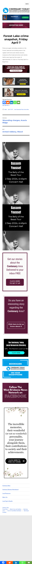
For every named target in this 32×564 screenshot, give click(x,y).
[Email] (18, 102)
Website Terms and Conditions (15, 509)
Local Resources (6, 493)
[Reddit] (7, 102)
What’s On (4, 497)
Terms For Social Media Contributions (14, 510)
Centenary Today (5, 507)
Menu (27, 3)
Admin (6, 109)
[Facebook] (4, 102)
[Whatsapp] (15, 102)
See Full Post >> (6, 105)
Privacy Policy (5, 509)
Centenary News (6, 486)
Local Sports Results (7, 501)
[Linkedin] (11, 102)
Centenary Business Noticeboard (10, 489)
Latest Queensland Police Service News (21, 109)
